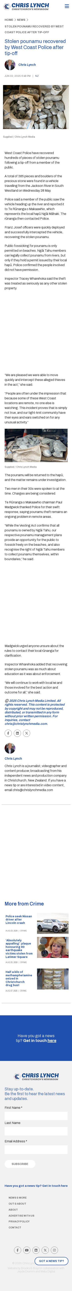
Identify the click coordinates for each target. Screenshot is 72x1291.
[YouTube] (26, 1250)
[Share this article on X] (26, 733)
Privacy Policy (19, 1221)
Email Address (16, 1141)
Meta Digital (48, 1271)
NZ (37, 76)
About (13, 1209)
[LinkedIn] (36, 1250)
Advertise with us (21, 1215)
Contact (15, 1227)
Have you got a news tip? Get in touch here (36, 1185)
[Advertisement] (36, 332)
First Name (13, 1107)
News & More (18, 1197)
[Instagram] (54, 1250)
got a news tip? (51, 1261)
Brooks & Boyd (30, 1268)
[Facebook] (17, 1250)
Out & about (17, 1203)
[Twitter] (45, 1250)
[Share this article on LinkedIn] (17, 733)
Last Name (12, 1123)
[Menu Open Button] (67, 6)
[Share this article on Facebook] (8, 733)
